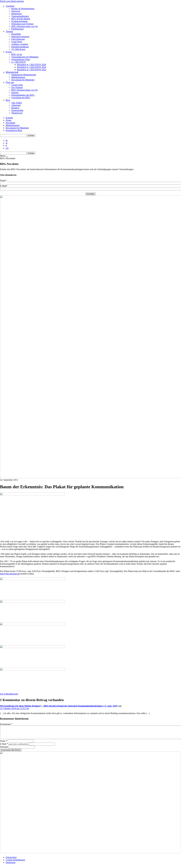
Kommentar (6, 724)
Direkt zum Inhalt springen (12, 1)
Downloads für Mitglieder (17, 128)
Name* (3, 180)
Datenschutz (11, 857)
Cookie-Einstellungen (15, 860)
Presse (8, 120)
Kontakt (9, 117)
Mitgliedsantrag (13, 125)
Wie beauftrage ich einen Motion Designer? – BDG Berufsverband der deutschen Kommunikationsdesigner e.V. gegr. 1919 (58, 706)
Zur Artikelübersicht (9, 694)
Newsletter (10, 123)
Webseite (4, 747)
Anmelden (90, 194)
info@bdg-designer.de (10, 574)
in (6, 143)
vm (7, 148)
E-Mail (14, 744)
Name (3, 741)
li (6, 145)
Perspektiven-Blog (14, 130)
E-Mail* (3, 186)
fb (6, 140)
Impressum (10, 862)
